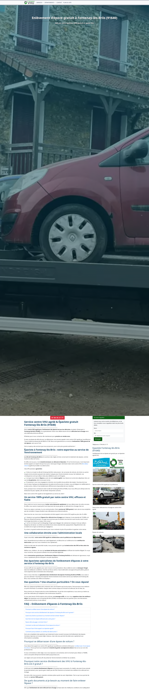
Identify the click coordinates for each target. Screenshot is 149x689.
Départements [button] (49, 2)
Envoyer (98, 439)
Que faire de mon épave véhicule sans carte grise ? (40, 619)
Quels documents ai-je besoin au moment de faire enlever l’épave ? (45, 616)
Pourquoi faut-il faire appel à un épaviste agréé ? (40, 628)
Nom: (95, 428)
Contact (59, 2)
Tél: (95, 433)
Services (39, 2)
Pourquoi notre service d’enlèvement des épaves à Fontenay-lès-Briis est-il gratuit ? (50, 612)
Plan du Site (67, 2)
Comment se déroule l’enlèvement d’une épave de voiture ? (43, 625)
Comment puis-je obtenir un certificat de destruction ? (41, 631)
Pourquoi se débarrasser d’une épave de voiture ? (40, 609)
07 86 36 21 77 (57, 418)
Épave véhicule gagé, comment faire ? (37, 622)
